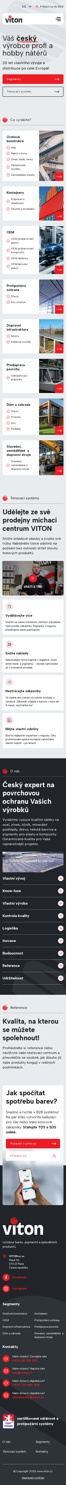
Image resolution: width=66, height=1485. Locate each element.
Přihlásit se (18, 1155)
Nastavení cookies (33, 1477)
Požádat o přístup (23, 1143)
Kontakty (42, 1451)
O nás (6, 1442)
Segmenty (14, 79)
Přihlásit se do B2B (51, 6)
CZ (24, 6)
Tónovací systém (19, 91)
